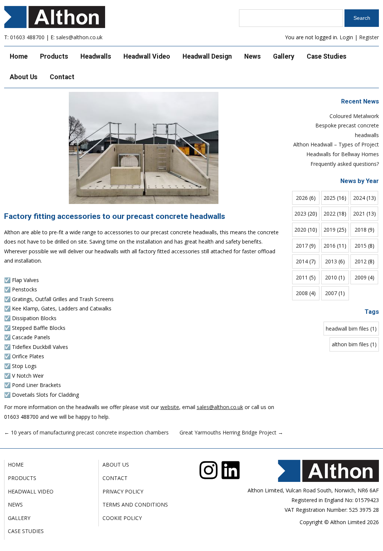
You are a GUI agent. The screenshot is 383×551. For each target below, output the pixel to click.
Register (369, 37)
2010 (331, 277)
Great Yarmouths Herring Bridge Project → (231, 432)
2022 (329, 213)
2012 (361, 261)
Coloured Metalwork (354, 116)
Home (19, 56)
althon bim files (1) (354, 344)
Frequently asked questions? (344, 163)
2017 (302, 245)
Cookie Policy (122, 517)
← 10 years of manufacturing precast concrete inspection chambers (86, 432)
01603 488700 (27, 37)
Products (54, 56)
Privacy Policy (122, 491)
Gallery (283, 56)
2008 (302, 293)
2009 (361, 277)
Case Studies (326, 56)
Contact (62, 77)
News (252, 56)
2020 (300, 229)
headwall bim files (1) (351, 328)
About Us (23, 77)
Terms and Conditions (135, 504)
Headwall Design (207, 56)
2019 (329, 229)
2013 (331, 261)
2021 (359, 213)
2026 (302, 197)
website (169, 407)
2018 (361, 229)
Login (346, 37)
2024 (359, 197)
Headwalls (95, 56)
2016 (329, 245)
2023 (300, 213)
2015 (361, 245)
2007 (331, 293)
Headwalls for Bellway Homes (342, 154)
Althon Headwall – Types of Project (336, 144)
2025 (329, 197)
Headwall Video (146, 56)
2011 (302, 277)
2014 (302, 261)
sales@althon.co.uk (79, 37)
